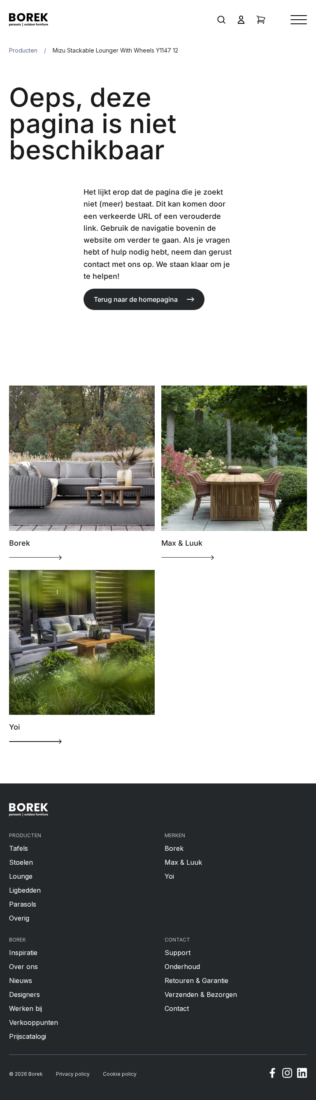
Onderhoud (182, 966)
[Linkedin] (302, 1074)
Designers (24, 994)
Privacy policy (73, 1074)
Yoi (169, 876)
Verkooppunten (33, 1022)
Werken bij (25, 1008)
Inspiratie (23, 952)
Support (178, 952)
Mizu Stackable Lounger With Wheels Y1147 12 (115, 50)
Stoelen (21, 862)
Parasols (22, 904)
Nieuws (20, 980)
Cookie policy (120, 1074)
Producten (23, 50)
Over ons (23, 966)
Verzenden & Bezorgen (201, 994)
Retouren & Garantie (196, 980)
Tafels (18, 848)
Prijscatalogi (27, 1036)
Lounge (21, 876)
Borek (174, 848)
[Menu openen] (298, 19)
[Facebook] (272, 1074)
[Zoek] (221, 20)
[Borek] (28, 809)
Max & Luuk (183, 862)
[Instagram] (287, 1074)
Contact (177, 1008)
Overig (19, 918)
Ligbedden (25, 890)
